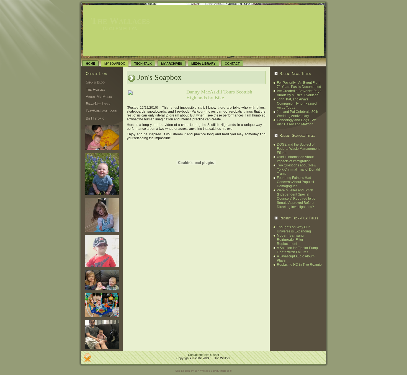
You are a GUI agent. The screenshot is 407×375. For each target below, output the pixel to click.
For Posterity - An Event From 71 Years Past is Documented (299, 85)
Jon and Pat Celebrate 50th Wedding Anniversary (297, 114)
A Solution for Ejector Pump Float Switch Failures (297, 250)
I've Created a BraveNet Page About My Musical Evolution (299, 93)
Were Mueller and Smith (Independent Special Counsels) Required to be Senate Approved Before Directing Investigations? (296, 198)
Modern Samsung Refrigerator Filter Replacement (290, 240)
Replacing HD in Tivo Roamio (299, 265)
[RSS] (87, 357)
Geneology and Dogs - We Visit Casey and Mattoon (297, 122)
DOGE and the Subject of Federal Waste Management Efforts (298, 149)
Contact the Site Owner (203, 354)
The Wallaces (120, 21)
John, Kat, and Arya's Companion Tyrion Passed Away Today (297, 103)
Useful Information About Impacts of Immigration (295, 159)
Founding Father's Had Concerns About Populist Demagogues (295, 182)
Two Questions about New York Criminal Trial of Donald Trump (298, 169)
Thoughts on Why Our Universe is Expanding (294, 229)
